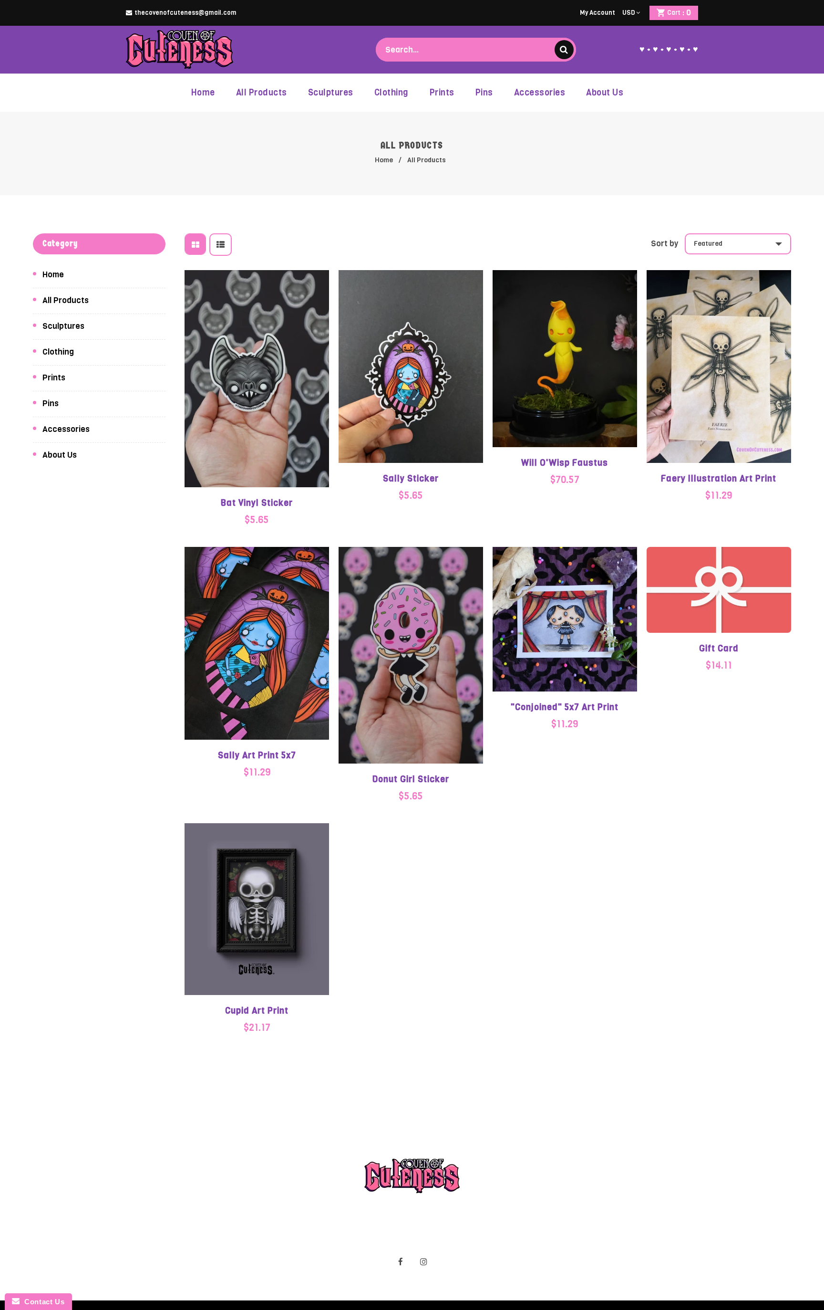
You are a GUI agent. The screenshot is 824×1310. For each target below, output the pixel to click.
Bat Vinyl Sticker (257, 503)
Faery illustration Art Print (718, 478)
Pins (50, 403)
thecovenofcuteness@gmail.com (185, 13)
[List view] (220, 244)
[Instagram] (424, 1262)
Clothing (58, 351)
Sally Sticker (411, 478)
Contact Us (42, 1302)
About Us (59, 455)
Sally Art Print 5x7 (257, 755)
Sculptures (63, 326)
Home (384, 160)
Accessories (66, 429)
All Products (65, 300)
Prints (53, 377)
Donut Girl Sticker (410, 779)
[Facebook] (401, 1262)
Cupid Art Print (256, 1011)
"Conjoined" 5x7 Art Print (564, 707)
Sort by (664, 243)
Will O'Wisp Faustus (564, 463)
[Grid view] (195, 244)
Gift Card (719, 648)
